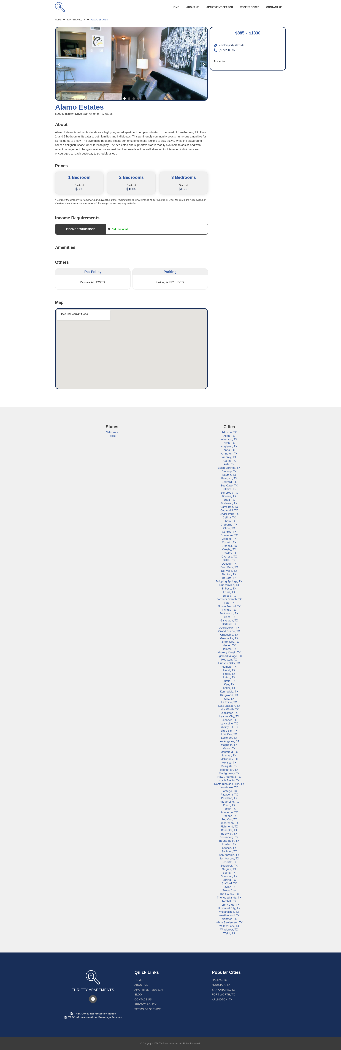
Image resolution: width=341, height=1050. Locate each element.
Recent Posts (249, 7)
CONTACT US (274, 7)
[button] (59, 64)
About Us (192, 7)
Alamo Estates (99, 19)
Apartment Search (219, 7)
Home (175, 7)
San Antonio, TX (76, 19)
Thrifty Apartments (93, 990)
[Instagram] (93, 999)
